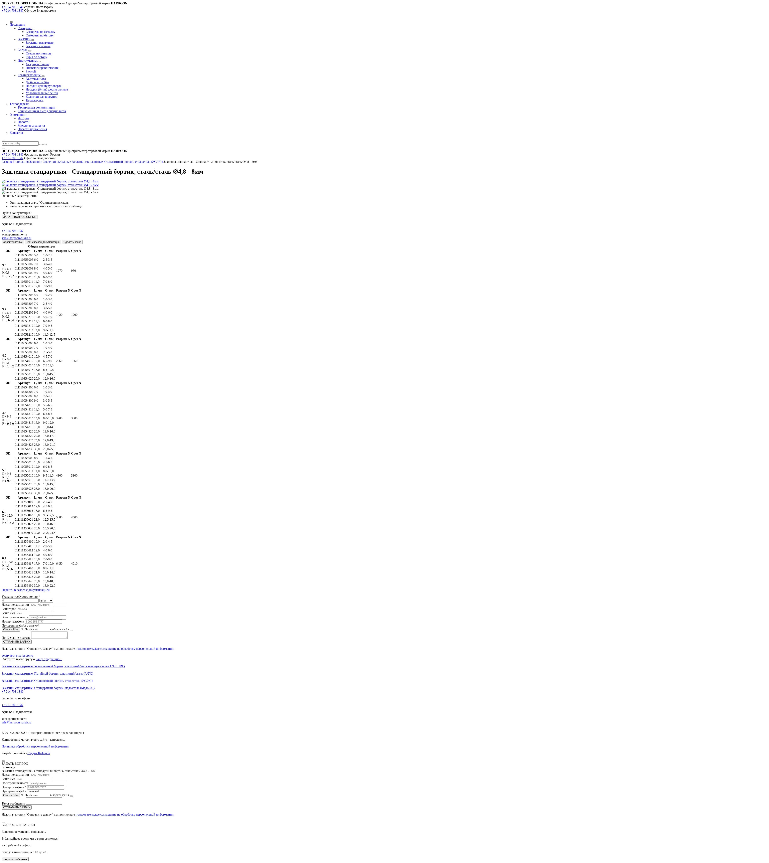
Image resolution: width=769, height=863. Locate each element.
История (23, 118)
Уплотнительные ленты (42, 93)
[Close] (3, 761)
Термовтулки (34, 100)
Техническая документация (36, 107)
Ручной (31, 71)
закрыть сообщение (15, 859)
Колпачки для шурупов (41, 96)
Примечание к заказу (16, 637)
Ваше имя (8, 613)
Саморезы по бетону (40, 35)
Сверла (23, 49)
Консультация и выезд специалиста (42, 111)
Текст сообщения (13, 803)
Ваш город (9, 609)
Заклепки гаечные (38, 46)
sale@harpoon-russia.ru (16, 238)
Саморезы (25, 28)
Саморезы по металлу (40, 31)
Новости (23, 122)
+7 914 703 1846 (12, 7)
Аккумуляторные (37, 64)
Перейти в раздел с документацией (26, 589)
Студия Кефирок (38, 753)
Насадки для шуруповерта (43, 86)
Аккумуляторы (36, 78)
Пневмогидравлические (42, 67)
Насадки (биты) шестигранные (47, 89)
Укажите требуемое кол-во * (21, 596)
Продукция (21, 161)
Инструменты (27, 60)
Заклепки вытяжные (39, 42)
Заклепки (24, 39)
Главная (7, 161)
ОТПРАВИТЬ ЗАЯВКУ (16, 641)
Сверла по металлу (38, 53)
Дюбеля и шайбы (37, 82)
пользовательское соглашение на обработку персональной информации (125, 648)
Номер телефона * (14, 787)
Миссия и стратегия (31, 125)
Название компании (15, 604)
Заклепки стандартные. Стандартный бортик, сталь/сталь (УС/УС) (117, 161)
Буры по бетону (36, 57)
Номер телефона (13, 621)
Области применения (32, 129)
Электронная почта (15, 617)
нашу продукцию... (49, 659)
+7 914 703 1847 (12, 10)
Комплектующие (29, 75)
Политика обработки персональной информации (35, 746)
